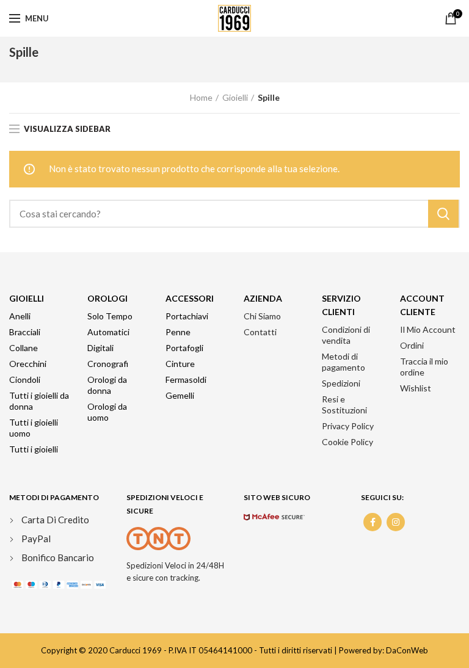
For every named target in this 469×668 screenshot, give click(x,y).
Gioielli (235, 97)
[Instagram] (396, 522)
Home (201, 97)
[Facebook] (372, 522)
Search (443, 214)
